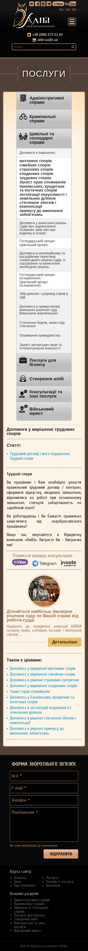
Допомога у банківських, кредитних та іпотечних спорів (42, 699)
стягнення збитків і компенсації (37, 204)
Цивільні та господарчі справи (41, 138)
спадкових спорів (36, 173)
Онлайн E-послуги (59, 881)
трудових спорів (35, 178)
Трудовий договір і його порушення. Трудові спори (40, 456)
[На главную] (37, 15)
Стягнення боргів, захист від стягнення (42, 324)
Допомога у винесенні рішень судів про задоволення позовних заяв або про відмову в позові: (42, 228)
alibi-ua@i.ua (47, 40)
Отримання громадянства (39, 335)
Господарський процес (37, 241)
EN (74, 9)
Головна (20, 878)
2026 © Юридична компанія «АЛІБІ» (44, 946)
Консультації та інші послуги (45, 393)
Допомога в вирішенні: (37, 152)
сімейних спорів (34, 165)
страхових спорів (36, 169)
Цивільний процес (33, 245)
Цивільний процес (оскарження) (33, 283)
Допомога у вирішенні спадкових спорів (43, 685)
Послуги (52, 878)
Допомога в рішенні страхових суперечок (44, 680)
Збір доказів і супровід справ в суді (43, 295)
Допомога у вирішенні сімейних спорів (42, 674)
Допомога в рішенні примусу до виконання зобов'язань (37, 731)
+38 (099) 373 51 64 (47, 34)
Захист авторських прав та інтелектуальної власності (40, 346)
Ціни (17, 881)
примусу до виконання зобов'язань (41, 213)
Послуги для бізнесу (42, 362)
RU (61, 9)
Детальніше (64, 642)
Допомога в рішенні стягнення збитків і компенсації (43, 720)
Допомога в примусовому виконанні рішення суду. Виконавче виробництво (39, 310)
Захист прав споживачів (42, 182)
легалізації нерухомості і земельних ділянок (43, 196)
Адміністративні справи (46, 100)
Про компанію (24, 885)
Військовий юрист (41, 411)
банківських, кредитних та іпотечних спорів (42, 188)
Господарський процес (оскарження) (37, 276)
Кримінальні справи (42, 118)
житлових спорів (35, 161)
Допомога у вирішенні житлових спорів (43, 668)
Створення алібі (46, 378)
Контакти (53, 885)
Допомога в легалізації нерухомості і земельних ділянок (40, 710)
